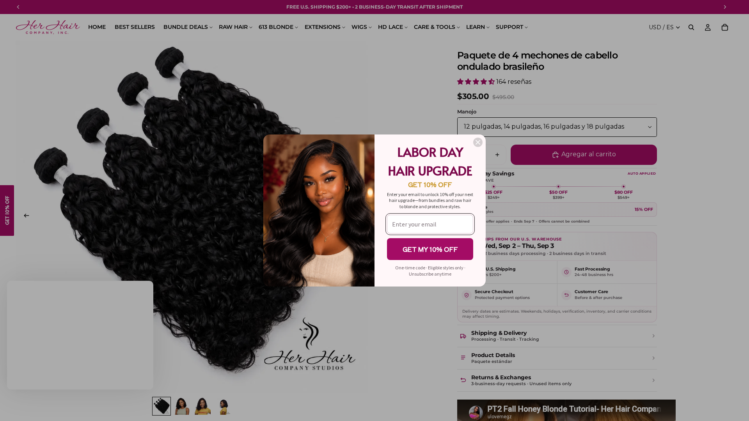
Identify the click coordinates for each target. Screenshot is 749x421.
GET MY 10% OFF (430, 249)
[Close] (478, 142)
